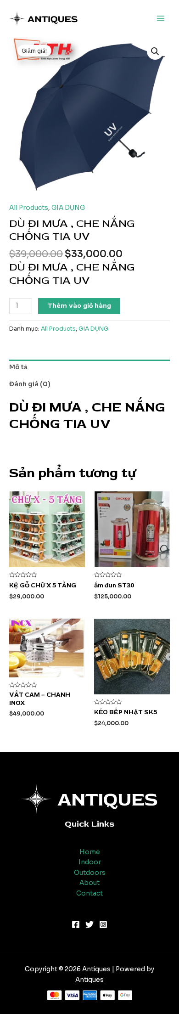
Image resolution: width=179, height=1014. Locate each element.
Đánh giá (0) (29, 384)
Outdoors (90, 873)
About (89, 883)
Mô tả (18, 367)
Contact (89, 893)
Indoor (89, 862)
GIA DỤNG (68, 208)
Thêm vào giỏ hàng (79, 305)
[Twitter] (89, 924)
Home (89, 852)
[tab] (89, 368)
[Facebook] (76, 924)
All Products (28, 208)
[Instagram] (103, 924)
